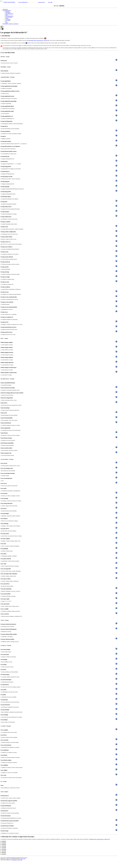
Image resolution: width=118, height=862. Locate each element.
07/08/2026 (4, 841)
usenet (6, 22)
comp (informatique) (9, 13)
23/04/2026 (4, 844)
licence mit (20, 859)
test (6, 21)
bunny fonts (23, 858)
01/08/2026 (4, 842)
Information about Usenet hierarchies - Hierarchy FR (39, 40)
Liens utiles (50, 2)
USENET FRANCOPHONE (9, 2)
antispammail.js (14, 859)
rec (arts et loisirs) (8, 17)
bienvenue (7, 11)
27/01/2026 (4, 850)
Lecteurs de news (41, 2)
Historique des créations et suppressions (10, 23)
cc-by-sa (25, 857)
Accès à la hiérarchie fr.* (23, 2)
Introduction (5, 9)
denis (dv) (14, 857)
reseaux (6, 18)
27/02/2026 (4, 846)
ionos (7, 858)
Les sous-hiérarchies (7, 10)
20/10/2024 (4, 854)
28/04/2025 (4, 852)
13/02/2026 (4, 849)
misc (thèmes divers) (9, 16)
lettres (6, 14)
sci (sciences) (8, 19)
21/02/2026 (4, 847)
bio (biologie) (8, 12)
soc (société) (7, 20)
